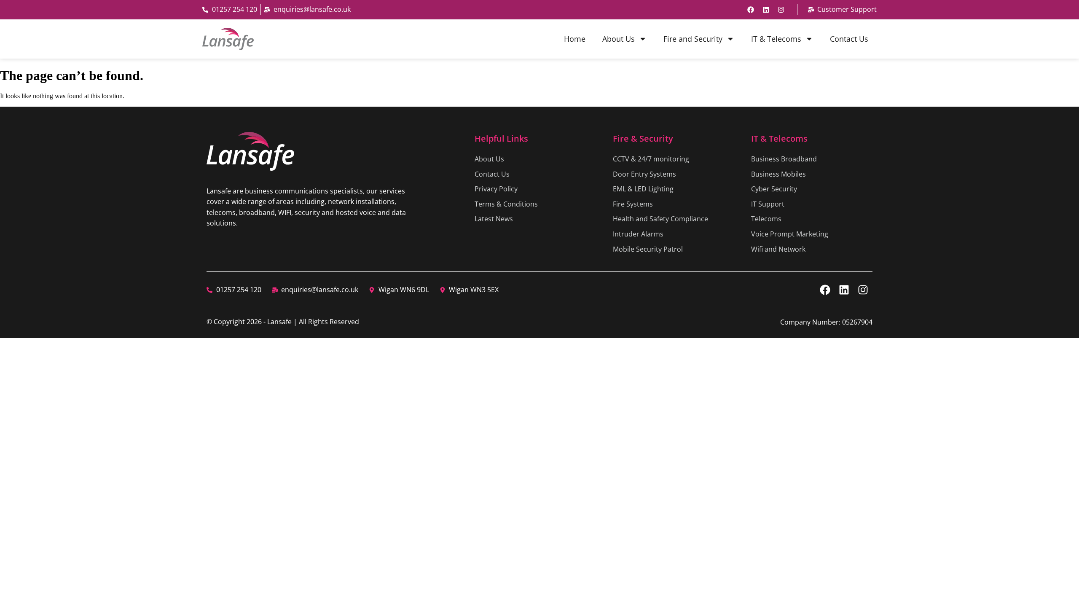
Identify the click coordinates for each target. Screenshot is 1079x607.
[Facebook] (750, 9)
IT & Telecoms (776, 39)
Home (574, 39)
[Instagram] (781, 9)
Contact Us (849, 39)
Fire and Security (692, 39)
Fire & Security (643, 138)
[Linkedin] (765, 9)
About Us (618, 39)
